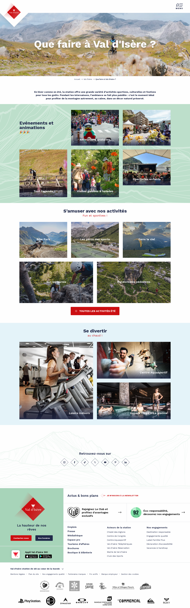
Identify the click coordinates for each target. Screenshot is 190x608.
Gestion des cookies (130, 574)
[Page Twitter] (95, 462)
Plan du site (33, 574)
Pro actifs (93, 574)
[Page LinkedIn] (126, 462)
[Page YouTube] (105, 462)
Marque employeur (109, 574)
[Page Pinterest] (115, 462)
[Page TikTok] (85, 462)
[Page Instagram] (64, 462)
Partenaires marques (77, 574)
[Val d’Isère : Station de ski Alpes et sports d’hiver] (12, 10)
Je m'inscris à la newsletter (122, 496)
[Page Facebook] (75, 462)
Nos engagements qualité (53, 574)
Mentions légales (17, 574)
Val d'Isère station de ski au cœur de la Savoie (35, 569)
